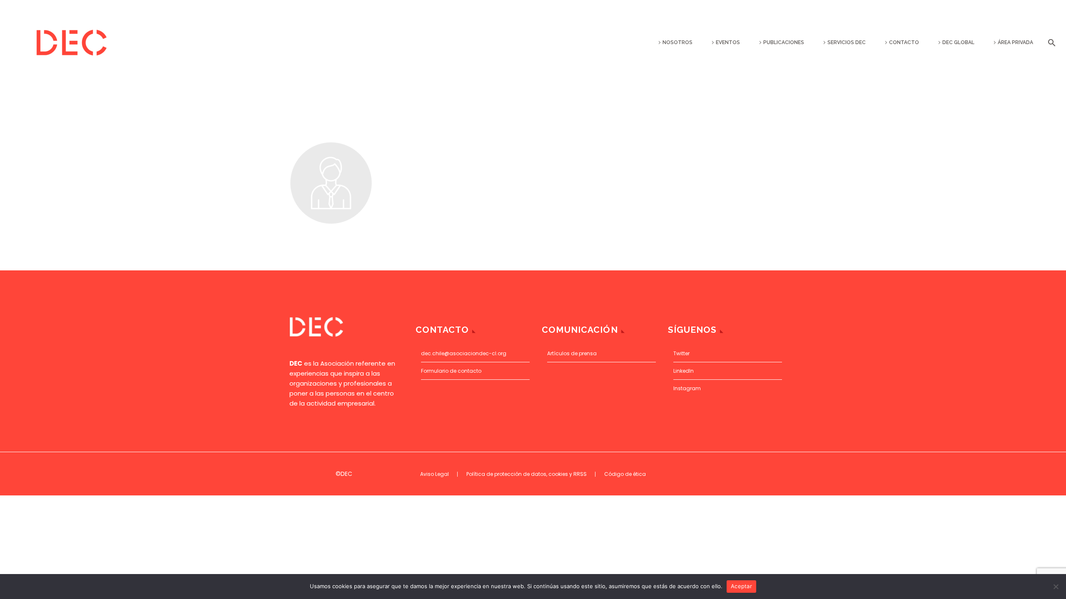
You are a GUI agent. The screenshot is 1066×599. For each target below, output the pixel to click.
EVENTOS (728, 42)
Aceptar (741, 586)
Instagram (687, 388)
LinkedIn (683, 370)
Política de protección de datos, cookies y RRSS (526, 474)
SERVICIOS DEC (846, 42)
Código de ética (625, 474)
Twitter (681, 353)
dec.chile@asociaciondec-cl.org (463, 353)
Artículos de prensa (572, 353)
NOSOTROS (677, 42)
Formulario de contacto (451, 370)
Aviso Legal (434, 474)
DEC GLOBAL (958, 42)
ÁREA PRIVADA (1015, 42)
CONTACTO (904, 42)
